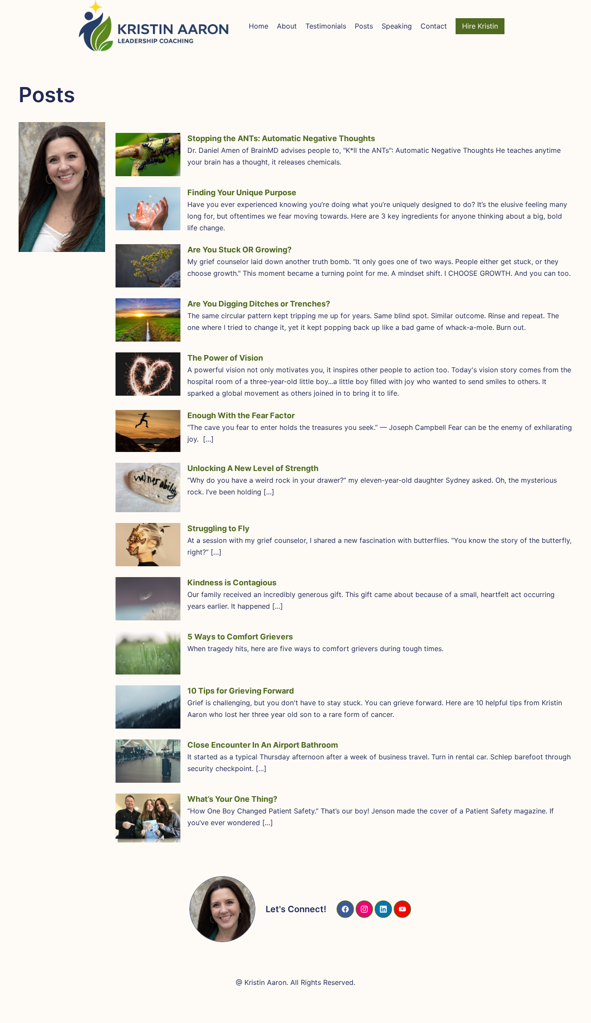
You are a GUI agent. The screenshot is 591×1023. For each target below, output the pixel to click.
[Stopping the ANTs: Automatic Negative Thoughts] (148, 154)
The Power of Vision (225, 357)
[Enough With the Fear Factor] (148, 431)
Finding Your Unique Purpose (241, 192)
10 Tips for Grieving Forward (240, 690)
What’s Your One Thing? (232, 799)
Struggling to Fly (218, 528)
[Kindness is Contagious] (148, 598)
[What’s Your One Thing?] (148, 818)
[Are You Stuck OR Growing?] (148, 265)
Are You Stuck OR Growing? (239, 249)
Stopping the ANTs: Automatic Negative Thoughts (281, 138)
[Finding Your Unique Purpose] (148, 208)
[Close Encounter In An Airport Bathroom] (148, 761)
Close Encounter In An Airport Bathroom (262, 744)
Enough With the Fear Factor (241, 415)
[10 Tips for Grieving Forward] (148, 707)
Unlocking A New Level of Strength (252, 468)
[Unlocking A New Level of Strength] (148, 487)
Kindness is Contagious (231, 582)
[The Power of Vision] (148, 374)
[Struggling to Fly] (148, 544)
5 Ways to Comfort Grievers (240, 636)
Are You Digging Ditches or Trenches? (258, 303)
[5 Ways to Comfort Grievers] (148, 652)
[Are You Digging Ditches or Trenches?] (148, 320)
